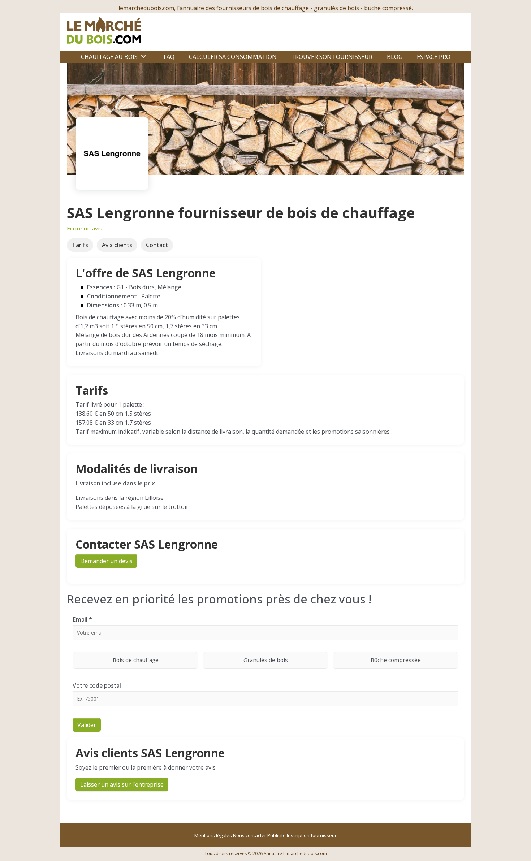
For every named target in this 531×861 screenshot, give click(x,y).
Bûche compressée (396, 659)
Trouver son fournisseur (331, 57)
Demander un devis (106, 561)
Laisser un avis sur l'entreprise (122, 784)
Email (82, 619)
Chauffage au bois (109, 57)
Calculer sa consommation (233, 57)
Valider (86, 725)
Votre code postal (97, 685)
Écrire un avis (84, 228)
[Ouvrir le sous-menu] (143, 56)
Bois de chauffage (136, 659)
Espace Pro (433, 57)
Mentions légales (213, 835)
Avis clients (117, 245)
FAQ (169, 57)
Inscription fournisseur (312, 835)
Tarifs (80, 245)
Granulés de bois (265, 659)
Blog (394, 57)
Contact (157, 245)
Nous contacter (250, 835)
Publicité (277, 835)
